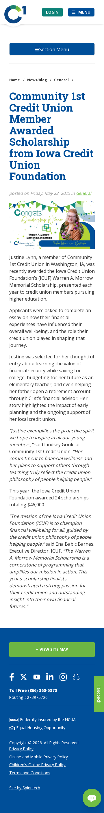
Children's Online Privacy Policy (37, 764)
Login (52, 12)
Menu (84, 12)
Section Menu (54, 49)
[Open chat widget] (92, 798)
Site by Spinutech (24, 787)
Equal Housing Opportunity (40, 727)
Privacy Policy (21, 748)
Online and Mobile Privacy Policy (38, 757)
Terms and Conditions (29, 772)
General (83, 193)
